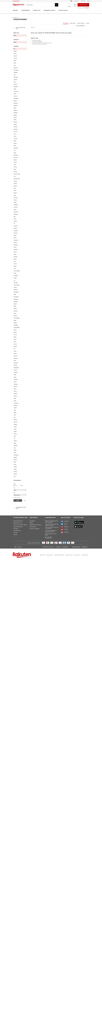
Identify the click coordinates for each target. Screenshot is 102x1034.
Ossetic (15, 344)
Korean (15, 251)
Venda (15, 452)
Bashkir (15, 100)
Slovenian (16, 384)
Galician (15, 181)
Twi (14, 438)
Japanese (16, 67)
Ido (14, 223)
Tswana (15, 426)
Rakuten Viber (50, 555)
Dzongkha (16, 148)
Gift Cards (83, 1)
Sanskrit (15, 370)
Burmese (15, 311)
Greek (15, 152)
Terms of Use (58, 546)
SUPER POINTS (63, 10)
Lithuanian (16, 282)
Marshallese (16, 292)
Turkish (15, 431)
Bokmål (15, 315)
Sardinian (15, 372)
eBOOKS (15, 10)
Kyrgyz (15, 266)
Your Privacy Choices (76, 546)
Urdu (15, 447)
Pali (14, 348)
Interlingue (16, 214)
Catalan (15, 124)
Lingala (15, 277)
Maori (15, 294)
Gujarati (15, 185)
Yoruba (15, 469)
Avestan (15, 79)
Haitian (15, 202)
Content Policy (84, 546)
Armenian (16, 207)
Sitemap (15, 534)
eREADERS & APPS (50, 10)
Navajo (15, 329)
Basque (15, 159)
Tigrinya (15, 419)
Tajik (15, 414)
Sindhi (15, 374)
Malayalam (16, 299)
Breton (15, 119)
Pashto (15, 353)
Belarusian (16, 103)
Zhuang (15, 471)
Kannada (15, 249)
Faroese (15, 171)
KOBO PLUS (37, 10)
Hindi (15, 195)
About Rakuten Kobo (18, 520)
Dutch (15, 63)
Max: (15, 492)
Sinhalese (16, 379)
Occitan (15, 334)
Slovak (15, 381)
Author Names (80, 23)
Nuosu (15, 218)
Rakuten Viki (42, 555)
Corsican (15, 131)
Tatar (15, 436)
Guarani (15, 183)
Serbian (15, 396)
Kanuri (15, 254)
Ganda (15, 273)
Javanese (16, 230)
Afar (14, 74)
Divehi (15, 145)
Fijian (15, 169)
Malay (15, 306)
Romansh (16, 358)
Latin (15, 268)
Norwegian (16, 325)
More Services (77, 555)
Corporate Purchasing (34, 528)
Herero (15, 209)
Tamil (15, 410)
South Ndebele (17, 327)
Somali (15, 391)
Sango (15, 377)
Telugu (15, 412)
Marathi (15, 303)
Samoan (15, 386)
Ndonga (15, 322)
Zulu (14, 476)
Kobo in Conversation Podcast (20, 524)
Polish (15, 351)
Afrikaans (16, 72)
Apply (17, 500)
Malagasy (16, 289)
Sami (15, 65)
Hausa (15, 190)
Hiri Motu (15, 197)
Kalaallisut (16, 244)
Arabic (15, 89)
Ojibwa (15, 336)
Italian (15, 60)
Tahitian (15, 440)
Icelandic (15, 225)
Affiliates (31, 522)
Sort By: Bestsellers (80, 25)
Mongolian (16, 301)
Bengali (15, 115)
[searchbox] (42, 4)
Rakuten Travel (69, 555)
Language (16, 46)
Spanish (15, 55)
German (15, 58)
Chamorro (16, 129)
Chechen (15, 126)
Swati (15, 398)
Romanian (16, 362)
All (15, 35)
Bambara (15, 112)
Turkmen (15, 422)
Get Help (15, 532)
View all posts (48, 537)
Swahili (15, 407)
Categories (16, 39)
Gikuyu (15, 237)
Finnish (15, 166)
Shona (15, 388)
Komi (15, 261)
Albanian (15, 393)
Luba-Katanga (16, 285)
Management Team (18, 522)
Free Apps (16, 528)
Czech (15, 136)
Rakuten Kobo (18, 5)
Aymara (15, 96)
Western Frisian (17, 174)
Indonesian (16, 211)
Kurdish (15, 259)
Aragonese (16, 86)
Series (87, 23)
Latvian (15, 287)
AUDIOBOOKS (25, 10)
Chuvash (15, 138)
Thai (14, 417)
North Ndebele (16, 318)
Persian (15, 162)
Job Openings (33, 526)
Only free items (18, 497)
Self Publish (32, 520)
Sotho (15, 400)
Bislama (15, 110)
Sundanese (16, 403)
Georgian (15, 233)
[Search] (56, 4)
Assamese (16, 91)
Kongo (15, 235)
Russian (15, 365)
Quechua (15, 355)
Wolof (15, 462)
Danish (15, 143)
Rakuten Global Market (59, 555)
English (15, 51)
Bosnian (15, 122)
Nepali (15, 320)
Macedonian (16, 296)
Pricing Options (17, 480)
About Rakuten (85, 555)
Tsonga (15, 433)
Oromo (15, 339)
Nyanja (15, 332)
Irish (14, 176)
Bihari (15, 107)
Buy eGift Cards (17, 530)
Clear (25, 500)
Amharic (15, 84)
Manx (15, 188)
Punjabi (15, 346)
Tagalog (15, 424)
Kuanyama (16, 240)
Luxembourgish (17, 270)
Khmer (15, 247)
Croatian (15, 200)
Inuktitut (15, 228)
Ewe (14, 150)
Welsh (15, 140)
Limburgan (16, 275)
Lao (14, 280)
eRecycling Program (18, 526)
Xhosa (15, 464)
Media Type (16, 32)
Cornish (15, 263)
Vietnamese (16, 455)
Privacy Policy (65, 546)
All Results (65, 23)
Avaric (15, 93)
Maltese (15, 308)
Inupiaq (15, 221)
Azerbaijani (16, 98)
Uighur (15, 443)
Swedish (15, 405)
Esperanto (16, 155)
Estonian (15, 157)
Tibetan (15, 117)
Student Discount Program (35, 524)
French (15, 53)
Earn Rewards (16, 1)
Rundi (15, 360)
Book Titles (73, 23)
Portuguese (16, 70)
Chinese (15, 473)
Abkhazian (16, 77)
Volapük (15, 457)
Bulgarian (15, 105)
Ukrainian (15, 445)
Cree (15, 133)
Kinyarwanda (16, 367)
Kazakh (15, 242)
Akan (15, 81)
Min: (14, 487)
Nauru (15, 313)
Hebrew (15, 192)
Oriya (15, 341)
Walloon (15, 459)
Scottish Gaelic (17, 178)
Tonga (15, 429)
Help (88, 1)
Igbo (14, 216)
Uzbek (15, 450)
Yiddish (15, 466)
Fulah (15, 164)
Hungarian (16, 204)
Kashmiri (15, 256)
